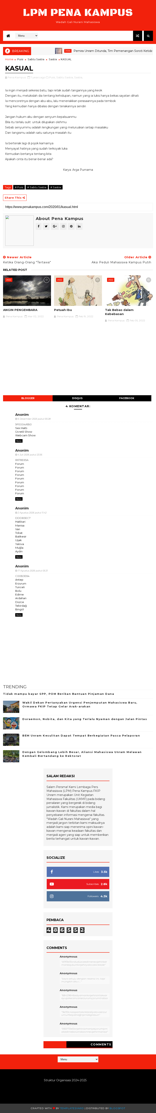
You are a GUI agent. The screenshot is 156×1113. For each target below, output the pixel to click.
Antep (19, 579)
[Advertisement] (78, 361)
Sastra (53, 59)
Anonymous (68, 956)
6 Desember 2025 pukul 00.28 (34, 418)
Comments (101, 1044)
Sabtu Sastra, (65, 77)
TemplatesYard (72, 1108)
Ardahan (20, 598)
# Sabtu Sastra (36, 187)
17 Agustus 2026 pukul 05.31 (33, 570)
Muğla (19, 547)
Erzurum (20, 583)
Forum (19, 463)
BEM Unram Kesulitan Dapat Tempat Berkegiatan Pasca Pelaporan (81, 735)
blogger (28, 398)
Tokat (19, 532)
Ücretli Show (23, 431)
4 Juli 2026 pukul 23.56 (30, 454)
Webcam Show (25, 435)
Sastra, (78, 77)
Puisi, (52, 77)
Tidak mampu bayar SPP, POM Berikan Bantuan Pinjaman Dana (58, 693)
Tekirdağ (21, 605)
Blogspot (117, 1108)
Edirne (19, 594)
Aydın (19, 551)
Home (9, 59)
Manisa (19, 525)
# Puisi (19, 187)
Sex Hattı (21, 428)
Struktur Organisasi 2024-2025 (65, 1080)
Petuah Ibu (63, 310)
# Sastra (55, 187)
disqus (77, 398)
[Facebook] (81, 1065)
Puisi (20, 59)
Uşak (18, 540)
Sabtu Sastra (36, 59)
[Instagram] (74, 1065)
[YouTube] (77, 1065)
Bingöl (19, 609)
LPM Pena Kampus (78, 12)
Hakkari (20, 521)
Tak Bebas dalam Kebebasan (119, 312)
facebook (126, 398)
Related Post (15, 270)
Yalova (19, 544)
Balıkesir (20, 536)
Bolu (18, 590)
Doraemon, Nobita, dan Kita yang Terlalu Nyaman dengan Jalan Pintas (84, 719)
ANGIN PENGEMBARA (20, 310)
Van (17, 529)
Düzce (19, 602)
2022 (8, 279)
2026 (57, 50)
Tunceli (20, 587)
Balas (19, 441)
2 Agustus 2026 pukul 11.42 (32, 512)
